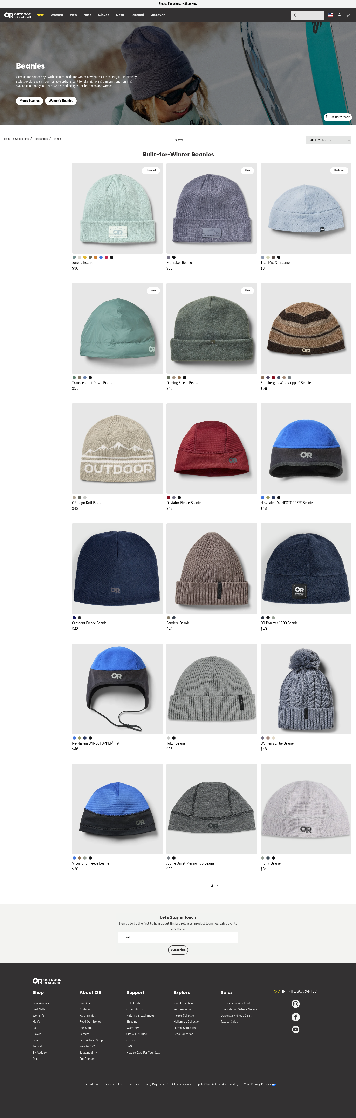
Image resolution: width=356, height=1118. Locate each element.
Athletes (85, 1009)
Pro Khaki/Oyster (74, 497)
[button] (348, 15)
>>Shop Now (189, 3)
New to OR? (87, 1046)
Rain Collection (183, 1003)
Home (7, 139)
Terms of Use (90, 1084)
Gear (36, 1040)
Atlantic (174, 617)
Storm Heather (79, 617)
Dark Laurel (168, 377)
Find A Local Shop (91, 1040)
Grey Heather (273, 617)
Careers (84, 1034)
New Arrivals (41, 1003)
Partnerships (88, 1015)
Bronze (95, 257)
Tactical (37, 1046)
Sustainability (88, 1052)
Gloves (37, 1034)
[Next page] (217, 886)
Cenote (273, 497)
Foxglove (106, 257)
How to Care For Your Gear (143, 1052)
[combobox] (307, 15)
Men (73, 15)
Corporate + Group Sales (236, 1015)
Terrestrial (268, 738)
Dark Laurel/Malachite (79, 497)
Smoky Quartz (168, 257)
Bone (273, 738)
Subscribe (178, 950)
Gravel (79, 377)
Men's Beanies (30, 101)
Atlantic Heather (278, 377)
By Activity (40, 1052)
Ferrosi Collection (185, 1028)
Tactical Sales (229, 1022)
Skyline (85, 377)
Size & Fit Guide (136, 1034)
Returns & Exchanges (140, 1015)
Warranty (132, 1028)
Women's (38, 1015)
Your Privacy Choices (257, 1084)
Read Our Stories (90, 1022)
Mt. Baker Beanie (340, 117)
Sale (35, 1059)
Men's (36, 1022)
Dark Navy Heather (262, 617)
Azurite (101, 257)
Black (111, 257)
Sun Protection (183, 1009)
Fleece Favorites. (170, 3)
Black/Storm (85, 497)
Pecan (179, 377)
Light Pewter (79, 257)
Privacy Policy (114, 1084)
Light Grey (168, 738)
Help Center (134, 1003)
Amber (85, 257)
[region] (178, 4)
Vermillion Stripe (273, 377)
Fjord (262, 257)
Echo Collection (183, 1034)
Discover (158, 15)
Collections (22, 139)
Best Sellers (40, 1009)
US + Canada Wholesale (236, 1003)
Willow (268, 497)
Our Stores (86, 1028)
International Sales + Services (240, 1009)
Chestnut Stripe (262, 377)
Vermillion (168, 497)
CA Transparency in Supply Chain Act (193, 1084)
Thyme (74, 257)
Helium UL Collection (187, 1022)
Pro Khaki (268, 257)
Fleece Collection (185, 1015)
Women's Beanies (61, 101)
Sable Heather (284, 377)
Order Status (134, 1009)
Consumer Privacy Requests (147, 1084)
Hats (35, 1028)
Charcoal (268, 858)
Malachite (74, 377)
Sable (174, 377)
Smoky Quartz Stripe (268, 377)
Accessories (41, 139)
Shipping (131, 1022)
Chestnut (273, 257)
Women (56, 15)
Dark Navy (74, 617)
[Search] (284, 15)
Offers (130, 1040)
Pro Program (87, 1059)
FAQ (129, 1046)
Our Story (86, 1003)
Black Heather (289, 377)
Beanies (56, 139)
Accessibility (230, 1084)
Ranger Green (90, 257)
